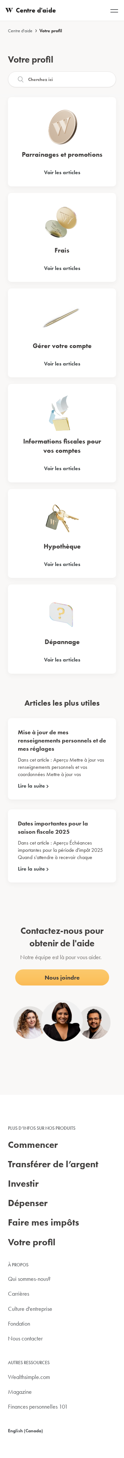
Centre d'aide (20, 31)
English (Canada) (25, 1431)
